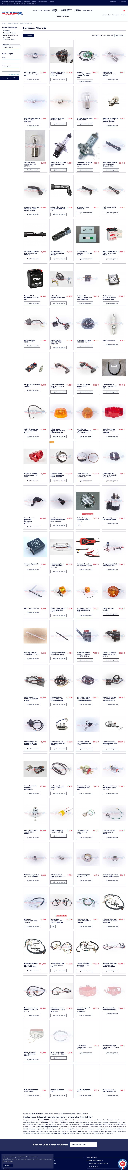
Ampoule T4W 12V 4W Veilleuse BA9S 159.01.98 (32, 120)
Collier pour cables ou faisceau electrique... (58, 653)
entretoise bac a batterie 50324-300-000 (57, 876)
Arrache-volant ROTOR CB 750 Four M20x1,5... (57, 253)
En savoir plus (8, 1161)
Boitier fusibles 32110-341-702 (29, 341)
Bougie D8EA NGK (109, 340)
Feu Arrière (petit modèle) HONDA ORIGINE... (30, 1054)
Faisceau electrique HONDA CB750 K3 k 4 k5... (31, 1009)
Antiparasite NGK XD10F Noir (83, 208)
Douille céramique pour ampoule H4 (56, 831)
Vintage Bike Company (30, 1)
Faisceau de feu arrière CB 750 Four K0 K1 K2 (83, 920)
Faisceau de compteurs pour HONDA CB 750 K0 (56, 920)
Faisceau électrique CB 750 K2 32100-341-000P (57, 965)
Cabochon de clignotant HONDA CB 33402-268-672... (84, 430)
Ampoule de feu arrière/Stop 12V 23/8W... (30, 164)
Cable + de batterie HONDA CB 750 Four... (83, 386)
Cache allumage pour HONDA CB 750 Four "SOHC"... (84, 475)
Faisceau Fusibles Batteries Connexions (10, 34)
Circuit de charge (9, 39)
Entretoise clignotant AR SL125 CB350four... (32, 875)
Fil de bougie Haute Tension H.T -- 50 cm (57, 1053)
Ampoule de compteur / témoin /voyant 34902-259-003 (110, 120)
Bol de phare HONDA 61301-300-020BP (84, 341)
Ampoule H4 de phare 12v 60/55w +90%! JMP (58, 164)
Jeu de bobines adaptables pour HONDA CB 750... (82, 1141)
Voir (79, 525)
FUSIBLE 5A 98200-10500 (57, 1097)
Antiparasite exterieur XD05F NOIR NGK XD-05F (58, 208)
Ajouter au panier (33, 79)
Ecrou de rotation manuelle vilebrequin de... (31, 73)
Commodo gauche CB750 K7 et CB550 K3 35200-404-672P (84, 698)
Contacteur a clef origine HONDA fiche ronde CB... (110, 743)
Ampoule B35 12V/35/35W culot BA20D (109, 73)
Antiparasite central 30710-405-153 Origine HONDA (110, 164)
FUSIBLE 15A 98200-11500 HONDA (31, 1097)
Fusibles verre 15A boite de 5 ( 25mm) (109, 1097)
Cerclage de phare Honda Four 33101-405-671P (57, 565)
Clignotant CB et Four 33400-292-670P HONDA (58, 610)
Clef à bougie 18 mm (31, 608)
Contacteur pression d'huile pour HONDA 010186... (110, 787)
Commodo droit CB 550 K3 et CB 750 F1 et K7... (110, 654)
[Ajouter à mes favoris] (32, 69)
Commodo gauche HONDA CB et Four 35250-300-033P (30, 743)
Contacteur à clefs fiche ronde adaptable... (30, 787)
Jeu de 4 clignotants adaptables (57, 1140)
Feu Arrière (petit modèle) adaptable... (110, 1009)
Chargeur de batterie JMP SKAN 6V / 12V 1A (84, 565)
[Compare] (35, 69)
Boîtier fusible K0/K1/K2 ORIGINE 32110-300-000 (109, 297)
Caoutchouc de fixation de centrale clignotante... (109, 475)
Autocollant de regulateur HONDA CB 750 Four (84, 253)
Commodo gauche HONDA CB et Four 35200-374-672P (109, 698)
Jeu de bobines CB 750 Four (109, 1133)
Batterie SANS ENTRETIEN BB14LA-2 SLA (31, 297)
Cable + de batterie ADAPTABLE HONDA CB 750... (57, 386)
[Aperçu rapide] (38, 69)
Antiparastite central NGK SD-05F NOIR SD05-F (31, 253)
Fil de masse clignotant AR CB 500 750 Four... (84, 1054)
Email (4, 57)
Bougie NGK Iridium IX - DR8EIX (32, 385)
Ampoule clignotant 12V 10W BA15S (57, 119)
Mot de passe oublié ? (14, 74)
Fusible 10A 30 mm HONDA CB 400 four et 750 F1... (111, 1054)
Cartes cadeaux (42, 1)
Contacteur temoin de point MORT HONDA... (30, 832)
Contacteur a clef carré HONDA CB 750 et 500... (84, 743)
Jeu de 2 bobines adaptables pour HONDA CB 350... (30, 1141)
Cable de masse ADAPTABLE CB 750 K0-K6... (109, 386)
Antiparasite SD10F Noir (109, 208)
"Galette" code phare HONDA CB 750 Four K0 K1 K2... (57, 73)
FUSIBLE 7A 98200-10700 (84, 1097)
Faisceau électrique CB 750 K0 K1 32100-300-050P (110, 920)
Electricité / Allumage (9, 27)
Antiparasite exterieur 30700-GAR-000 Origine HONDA (31, 208)
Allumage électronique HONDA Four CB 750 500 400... (84, 74)
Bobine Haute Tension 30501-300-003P (57, 297)
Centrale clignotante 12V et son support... (110, 518)
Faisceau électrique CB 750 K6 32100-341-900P (83, 965)
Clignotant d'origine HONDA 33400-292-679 (84, 610)
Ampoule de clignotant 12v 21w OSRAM (85, 119)
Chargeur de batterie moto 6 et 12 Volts (110, 565)
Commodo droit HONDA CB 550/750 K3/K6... (31, 698)
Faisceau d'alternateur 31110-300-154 (31, 920)
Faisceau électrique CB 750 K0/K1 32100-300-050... (31, 965)
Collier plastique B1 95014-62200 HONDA (31, 653)
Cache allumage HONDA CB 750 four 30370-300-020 (57, 475)
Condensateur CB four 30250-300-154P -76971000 (58, 743)
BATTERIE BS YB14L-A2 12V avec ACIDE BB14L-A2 (110, 253)
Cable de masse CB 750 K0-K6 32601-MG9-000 (31, 430)
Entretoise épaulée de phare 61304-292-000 (111, 875)
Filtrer (29, 35)
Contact (4, 4)
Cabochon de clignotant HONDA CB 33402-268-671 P (57, 430)
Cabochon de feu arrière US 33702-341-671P (109, 430)
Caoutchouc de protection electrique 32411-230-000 (57, 519)
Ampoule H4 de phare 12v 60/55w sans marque (84, 164)
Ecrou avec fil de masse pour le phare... (82, 832)
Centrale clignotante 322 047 (31, 565)
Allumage (6, 37)
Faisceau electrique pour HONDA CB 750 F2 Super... (57, 1009)
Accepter (8, 1165)
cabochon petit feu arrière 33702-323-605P (31, 475)
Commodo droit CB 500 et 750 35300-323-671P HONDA (83, 654)
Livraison (51, 1)
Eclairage (6, 30)
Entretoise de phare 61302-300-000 (83, 875)
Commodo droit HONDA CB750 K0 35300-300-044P (56, 698)
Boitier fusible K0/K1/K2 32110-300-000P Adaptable (84, 297)
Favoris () (112, 1)
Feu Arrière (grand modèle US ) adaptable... (83, 1009)
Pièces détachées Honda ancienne (12, 1)
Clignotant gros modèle (108, 609)
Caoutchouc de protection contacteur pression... (29, 520)
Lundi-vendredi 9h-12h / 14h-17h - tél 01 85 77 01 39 (22, 4)
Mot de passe (6, 66)
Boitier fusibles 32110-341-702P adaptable (56, 341)
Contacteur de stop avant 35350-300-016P (83, 787)
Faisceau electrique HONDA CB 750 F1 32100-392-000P (109, 965)
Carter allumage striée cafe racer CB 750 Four (83, 519)
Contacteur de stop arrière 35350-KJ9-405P (57, 787)
